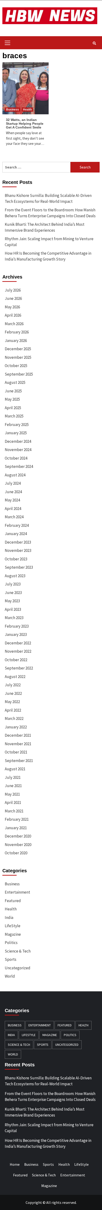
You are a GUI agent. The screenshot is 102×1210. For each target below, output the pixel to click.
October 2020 (16, 852)
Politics (11, 942)
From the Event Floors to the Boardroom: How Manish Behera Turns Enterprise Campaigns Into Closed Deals (50, 213)
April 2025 (13, 407)
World (10, 976)
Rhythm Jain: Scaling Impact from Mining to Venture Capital (49, 242)
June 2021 (13, 785)
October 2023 (16, 559)
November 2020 (18, 844)
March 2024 (14, 516)
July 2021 (13, 777)
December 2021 (18, 735)
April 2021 (13, 802)
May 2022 (12, 701)
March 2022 (14, 718)
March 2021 (14, 811)
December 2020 (18, 836)
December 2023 (18, 542)
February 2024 (17, 525)
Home (15, 1164)
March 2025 (14, 416)
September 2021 (19, 760)
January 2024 (16, 533)
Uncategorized (17, 968)
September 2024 (19, 466)
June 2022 (13, 693)
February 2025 (17, 424)
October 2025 (16, 365)
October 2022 (16, 659)
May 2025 (12, 399)
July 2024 (13, 483)
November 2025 (18, 357)
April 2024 (13, 508)
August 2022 (15, 676)
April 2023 (13, 609)
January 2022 (16, 727)
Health (27, 109)
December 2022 (18, 643)
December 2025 (18, 348)
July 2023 (13, 584)
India (9, 917)
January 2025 (16, 432)
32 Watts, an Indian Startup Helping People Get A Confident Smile (24, 123)
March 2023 (14, 617)
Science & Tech (18, 951)
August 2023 (15, 575)
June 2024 (13, 491)
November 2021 (18, 743)
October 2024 (16, 458)
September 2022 (19, 668)
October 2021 (16, 752)
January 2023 (16, 634)
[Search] (94, 43)
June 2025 (13, 391)
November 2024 (18, 449)
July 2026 (13, 290)
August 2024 (15, 475)
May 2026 (12, 307)
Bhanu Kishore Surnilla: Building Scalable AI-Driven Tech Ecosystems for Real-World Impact (48, 198)
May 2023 (12, 600)
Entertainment (17, 892)
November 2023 (18, 550)
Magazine (13, 934)
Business (12, 109)
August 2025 (15, 382)
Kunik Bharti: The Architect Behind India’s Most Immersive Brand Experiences (44, 227)
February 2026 (17, 332)
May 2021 (12, 794)
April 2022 (13, 710)
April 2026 (13, 315)
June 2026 (13, 298)
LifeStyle (12, 925)
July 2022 (13, 684)
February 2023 (17, 626)
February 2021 (17, 819)
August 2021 (15, 768)
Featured (13, 900)
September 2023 (19, 567)
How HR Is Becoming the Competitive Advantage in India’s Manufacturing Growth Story (48, 256)
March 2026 (14, 323)
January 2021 (16, 827)
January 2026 (16, 340)
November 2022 (18, 651)
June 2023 (13, 592)
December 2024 (18, 441)
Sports (10, 959)
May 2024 (12, 500)
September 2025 (19, 374)
